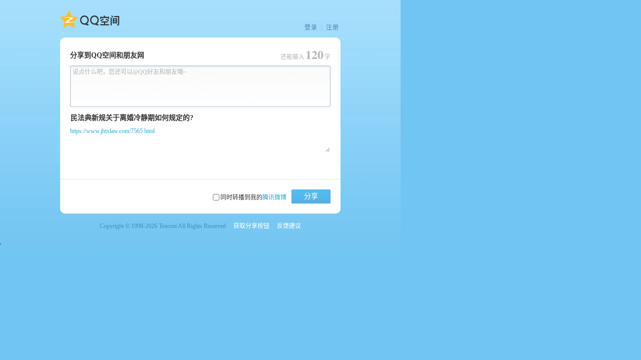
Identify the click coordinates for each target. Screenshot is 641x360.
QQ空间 (89, 19)
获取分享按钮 (251, 226)
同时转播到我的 (253, 197)
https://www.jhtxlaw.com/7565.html (112, 131)
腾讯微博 (274, 197)
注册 (332, 27)
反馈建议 (289, 226)
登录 (310, 27)
